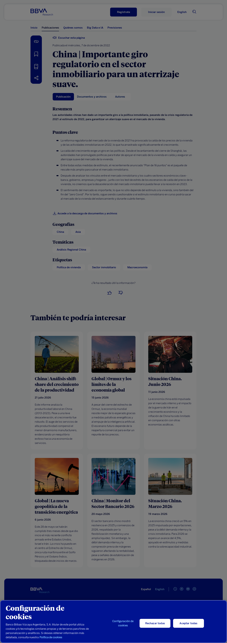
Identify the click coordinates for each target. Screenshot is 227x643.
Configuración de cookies (123, 623)
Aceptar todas (188, 623)
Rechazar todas (155, 623)
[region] (113, 621)
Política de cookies (51, 637)
